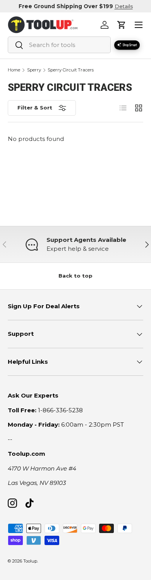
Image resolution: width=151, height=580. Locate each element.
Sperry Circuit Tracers (71, 70)
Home (14, 70)
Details (124, 6)
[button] (121, 24)
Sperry (34, 70)
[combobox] (59, 44)
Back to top (75, 276)
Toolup (30, 561)
